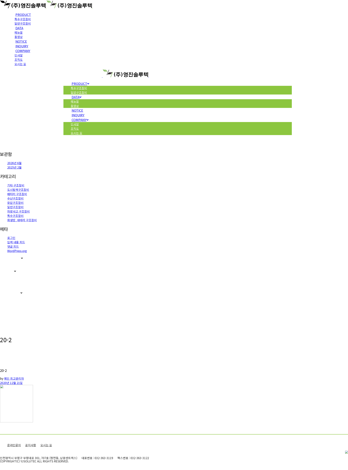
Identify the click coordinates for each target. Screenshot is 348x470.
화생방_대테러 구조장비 (22, 220)
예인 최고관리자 (14, 378)
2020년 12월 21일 (11, 383)
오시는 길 (46, 445)
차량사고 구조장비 (18, 211)
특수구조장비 (15, 215)
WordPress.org (17, 251)
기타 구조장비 (15, 185)
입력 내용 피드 (16, 242)
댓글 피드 (13, 246)
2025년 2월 (14, 167)
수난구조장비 (15, 198)
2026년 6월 (14, 163)
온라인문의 (14, 445)
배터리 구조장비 (17, 194)
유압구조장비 (15, 202)
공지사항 (30, 445)
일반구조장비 (15, 207)
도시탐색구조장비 (18, 189)
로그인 (11, 238)
